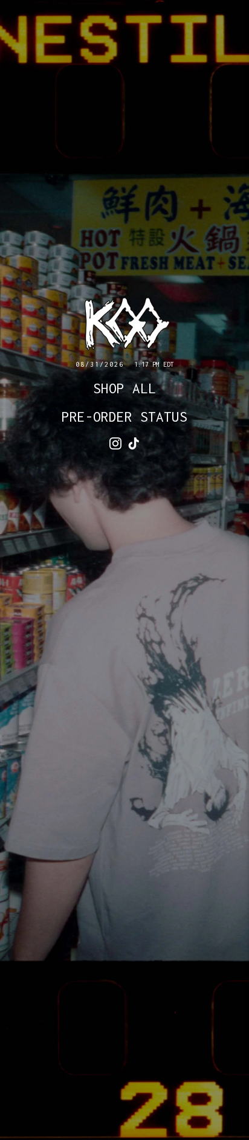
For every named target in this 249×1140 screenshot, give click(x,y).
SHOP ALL (124, 388)
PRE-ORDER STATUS (124, 417)
